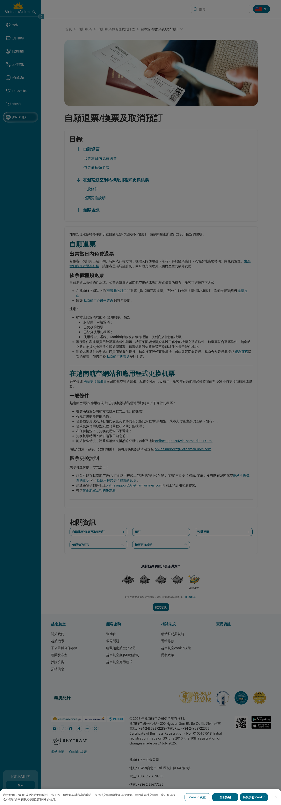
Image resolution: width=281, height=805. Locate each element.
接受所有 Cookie (254, 797)
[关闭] (276, 797)
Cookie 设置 (197, 797)
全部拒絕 (225, 797)
